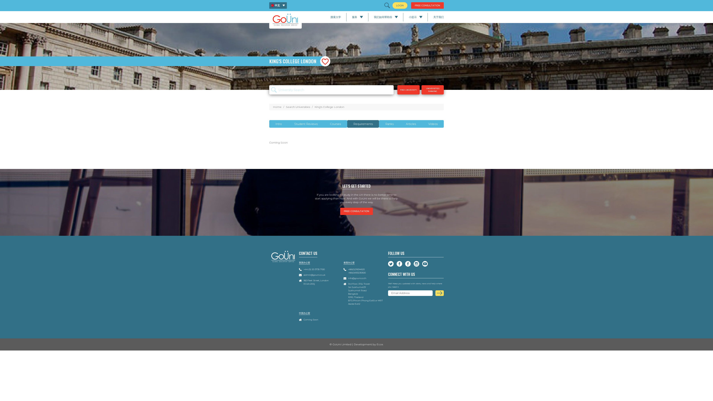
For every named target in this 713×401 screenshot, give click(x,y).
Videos (433, 124)
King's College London (329, 107)
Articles (411, 124)
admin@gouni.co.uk (314, 274)
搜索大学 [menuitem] (336, 17)
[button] (325, 61)
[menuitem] (278, 5)
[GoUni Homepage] (285, 19)
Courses (335, 124)
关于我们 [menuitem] (438, 17)
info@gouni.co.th (357, 278)
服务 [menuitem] (354, 17)
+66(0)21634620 (356, 269)
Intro (278, 124)
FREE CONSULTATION (356, 211)
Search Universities (298, 107)
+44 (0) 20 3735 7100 (314, 269)
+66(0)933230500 (357, 272)
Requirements (363, 124)
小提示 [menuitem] (413, 17)
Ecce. (380, 344)
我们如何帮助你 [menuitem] (383, 17)
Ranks (389, 124)
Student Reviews (306, 124)
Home (277, 107)
